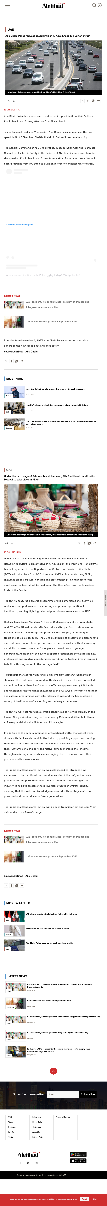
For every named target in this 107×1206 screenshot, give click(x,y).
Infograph (36, 1117)
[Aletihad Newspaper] (53, 5)
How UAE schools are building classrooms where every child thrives (57, 405)
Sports (11, 1132)
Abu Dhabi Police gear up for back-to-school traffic (49, 943)
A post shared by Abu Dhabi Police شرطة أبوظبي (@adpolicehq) (43, 275)
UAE (10, 1117)
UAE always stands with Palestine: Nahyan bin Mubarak (51, 914)
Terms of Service (63, 1117)
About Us (36, 1132)
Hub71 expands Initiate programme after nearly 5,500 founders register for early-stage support (61, 422)
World (10, 1122)
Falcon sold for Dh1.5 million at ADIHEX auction (47, 928)
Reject (95, 1199)
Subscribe (88, 1094)
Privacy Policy (37, 1137)
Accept (84, 1199)
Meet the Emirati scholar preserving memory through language (55, 389)
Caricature (36, 1127)
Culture (11, 1137)
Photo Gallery (38, 1122)
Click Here (52, 1199)
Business (12, 1127)
